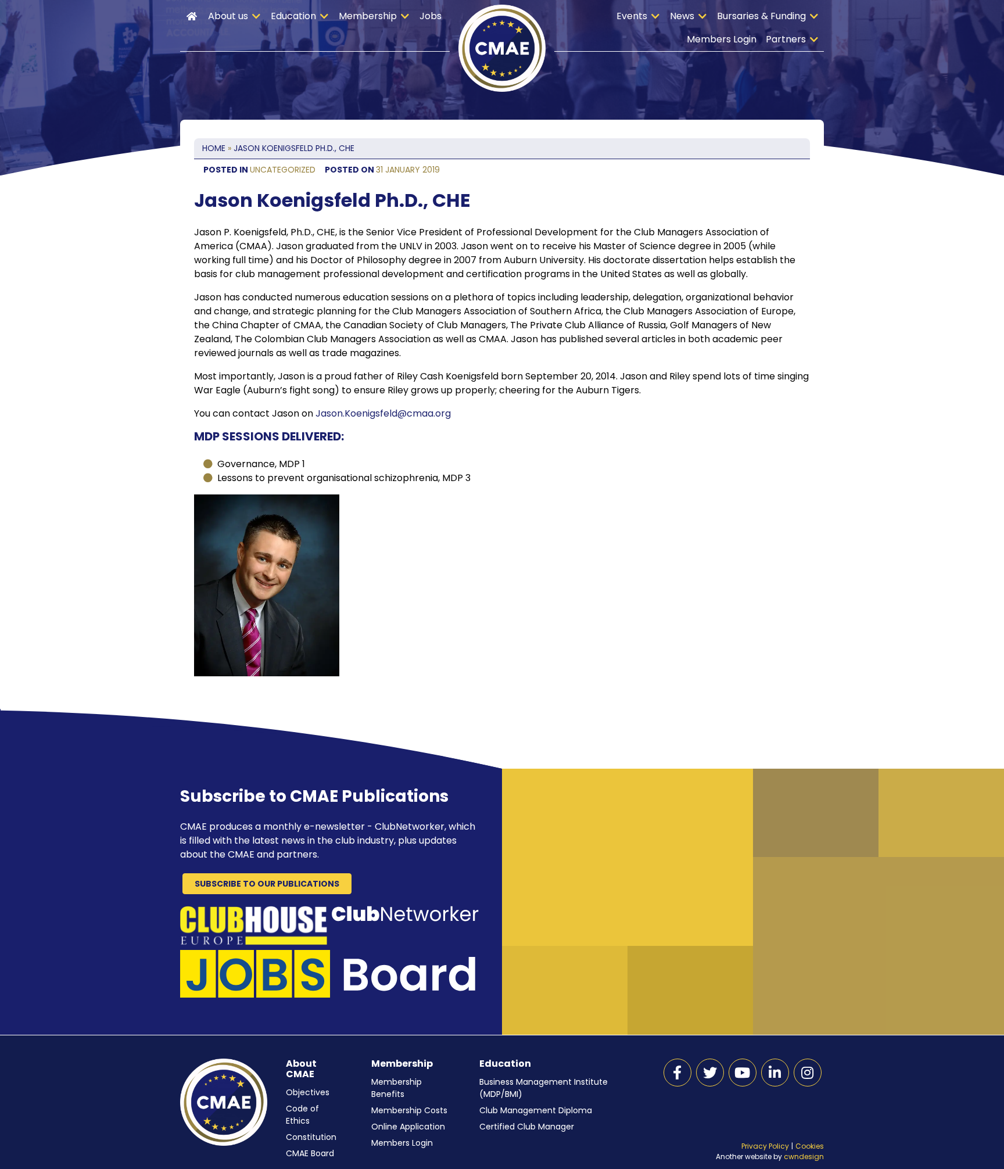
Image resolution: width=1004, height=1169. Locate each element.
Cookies (809, 1146)
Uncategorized (282, 169)
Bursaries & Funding (761, 16)
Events (631, 16)
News (682, 16)
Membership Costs (409, 1110)
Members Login (721, 39)
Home (191, 16)
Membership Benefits (396, 1088)
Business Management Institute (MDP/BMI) (543, 1088)
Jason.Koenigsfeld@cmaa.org (383, 413)
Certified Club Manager (526, 1126)
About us (228, 16)
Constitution (311, 1137)
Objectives (307, 1092)
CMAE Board (310, 1153)
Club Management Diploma (535, 1110)
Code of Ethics (302, 1115)
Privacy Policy (765, 1146)
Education (293, 16)
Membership (368, 16)
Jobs (430, 16)
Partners (786, 39)
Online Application (408, 1126)
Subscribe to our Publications (267, 884)
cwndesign (804, 1156)
